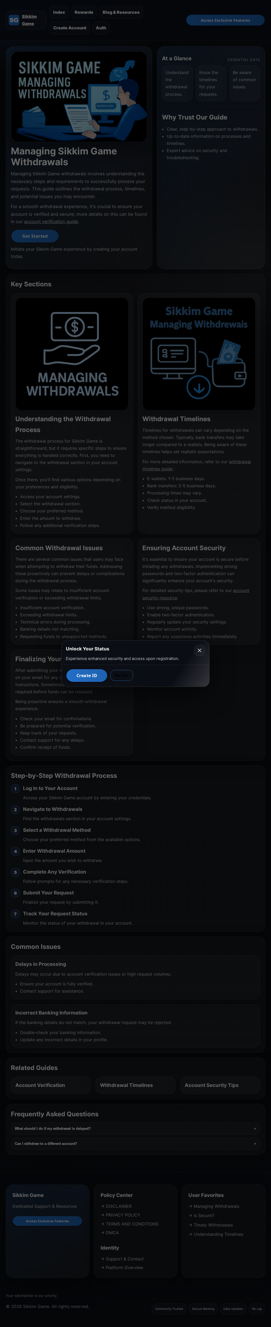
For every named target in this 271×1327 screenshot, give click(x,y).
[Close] (199, 650)
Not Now (122, 675)
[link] (87, 675)
